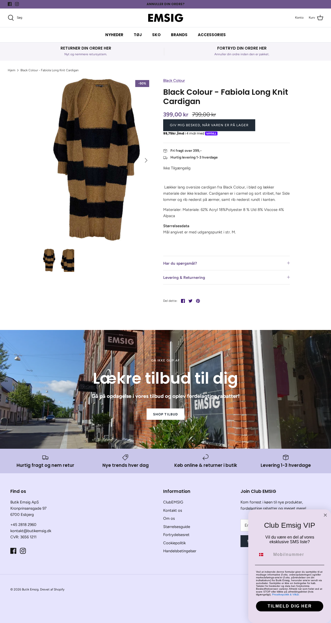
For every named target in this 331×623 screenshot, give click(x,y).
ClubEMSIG (173, 502)
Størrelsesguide (176, 526)
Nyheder (114, 34)
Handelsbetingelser (179, 551)
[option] (96, 160)
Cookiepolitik (174, 543)
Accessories (212, 34)
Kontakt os (172, 510)
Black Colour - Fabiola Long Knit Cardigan (49, 70)
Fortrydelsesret (176, 534)
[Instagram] (17, 4)
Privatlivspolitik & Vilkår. (285, 594)
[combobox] (263, 554)
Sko (156, 34)
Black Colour (174, 80)
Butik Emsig (30, 589)
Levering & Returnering (184, 277)
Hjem (11, 70)
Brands (179, 34)
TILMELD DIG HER (290, 606)
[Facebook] (10, 4)
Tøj (138, 34)
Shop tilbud (165, 414)
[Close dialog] (325, 515)
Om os (169, 518)
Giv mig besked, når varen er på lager (209, 125)
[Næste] (146, 160)
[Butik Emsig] (165, 18)
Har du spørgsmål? (180, 263)
